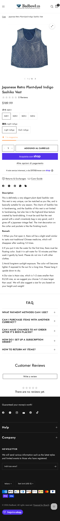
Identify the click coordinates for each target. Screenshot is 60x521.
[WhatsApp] (20, 186)
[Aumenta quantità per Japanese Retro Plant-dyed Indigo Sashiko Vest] (12, 148)
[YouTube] (26, 413)
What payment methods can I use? (25, 312)
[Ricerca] (52, 6)
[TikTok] (39, 412)
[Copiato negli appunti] (26, 186)
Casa (4, 16)
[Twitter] (12, 413)
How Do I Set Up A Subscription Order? (22, 341)
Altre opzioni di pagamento (30, 163)
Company (9, 437)
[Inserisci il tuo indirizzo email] (55, 466)
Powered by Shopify (41, 505)
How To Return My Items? (19, 349)
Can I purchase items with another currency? (25, 321)
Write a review (30, 376)
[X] (9, 186)
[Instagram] (19, 413)
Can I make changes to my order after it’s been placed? (24, 331)
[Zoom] (52, 26)
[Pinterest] (15, 186)
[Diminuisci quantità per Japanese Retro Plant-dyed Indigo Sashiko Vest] (4, 148)
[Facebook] (3, 186)
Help (5, 427)
